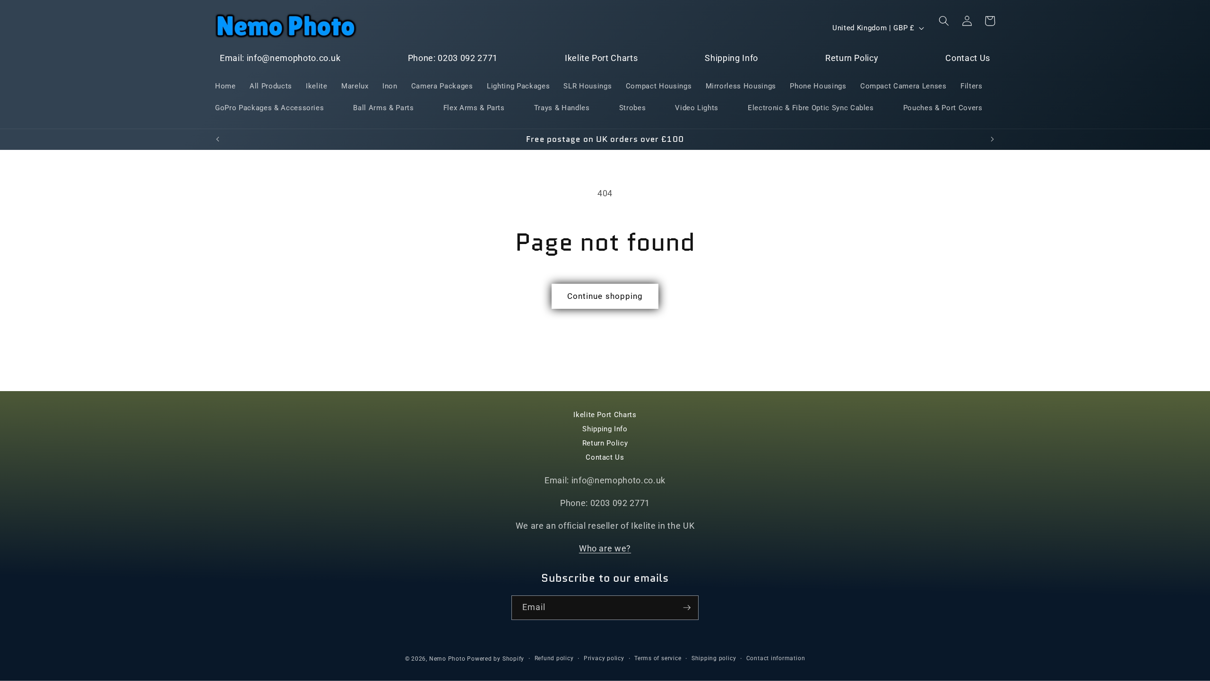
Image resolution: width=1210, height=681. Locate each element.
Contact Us (967, 58)
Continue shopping (605, 296)
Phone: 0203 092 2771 (453, 58)
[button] (944, 20)
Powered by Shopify (495, 658)
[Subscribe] (686, 607)
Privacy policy (604, 658)
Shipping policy (713, 658)
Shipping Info (731, 58)
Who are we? (605, 548)
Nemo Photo (447, 658)
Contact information (775, 658)
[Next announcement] (992, 139)
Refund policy (554, 658)
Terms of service (657, 658)
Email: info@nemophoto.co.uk (280, 58)
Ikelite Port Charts (601, 58)
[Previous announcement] (217, 139)
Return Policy (852, 58)
